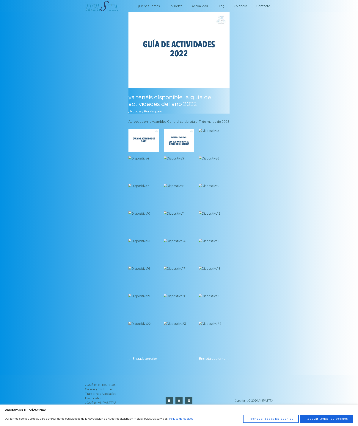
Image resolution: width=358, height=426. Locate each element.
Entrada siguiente (214, 358)
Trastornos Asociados (100, 394)
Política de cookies (181, 418)
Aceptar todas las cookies (327, 418)
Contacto (263, 6)
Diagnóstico (93, 398)
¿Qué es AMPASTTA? (100, 403)
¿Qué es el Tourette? (101, 385)
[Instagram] (188, 400)
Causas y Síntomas (98, 389)
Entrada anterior (143, 358)
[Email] (179, 400)
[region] (179, 415)
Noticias (136, 111)
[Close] (354, 407)
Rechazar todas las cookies (271, 418)
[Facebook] (169, 400)
